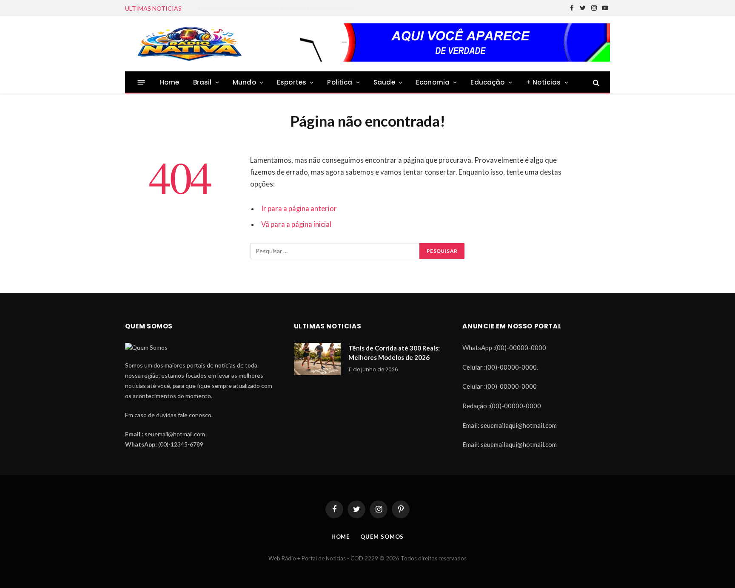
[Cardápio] (141, 82)
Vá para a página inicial (296, 224)
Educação (487, 82)
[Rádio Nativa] (189, 43)
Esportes (291, 82)
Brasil (202, 82)
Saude (384, 82)
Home (169, 82)
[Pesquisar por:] (335, 251)
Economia (433, 82)
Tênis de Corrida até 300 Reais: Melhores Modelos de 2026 (394, 352)
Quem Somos (382, 536)
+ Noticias (543, 82)
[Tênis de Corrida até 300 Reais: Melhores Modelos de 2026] (317, 359)
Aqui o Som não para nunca (232, 8)
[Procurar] (595, 82)
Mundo (244, 82)
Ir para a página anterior (299, 208)
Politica (339, 82)
